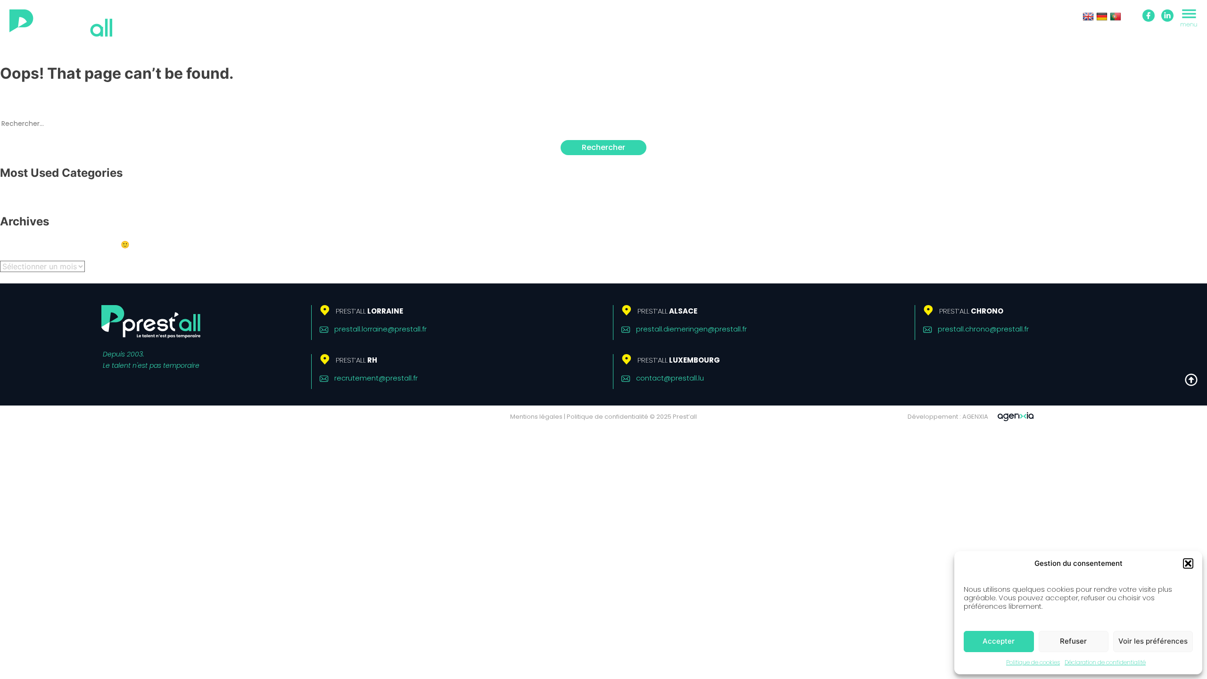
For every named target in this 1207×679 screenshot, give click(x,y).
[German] (1102, 17)
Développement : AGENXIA (948, 416)
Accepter (999, 641)
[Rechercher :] (603, 123)
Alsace (667, 311)
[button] (1188, 563)
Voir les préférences (1153, 641)
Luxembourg (678, 360)
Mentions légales (536, 416)
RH (356, 360)
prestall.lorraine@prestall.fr (380, 329)
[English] (1088, 17)
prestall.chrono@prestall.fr (983, 329)
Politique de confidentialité (607, 416)
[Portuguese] (1115, 17)
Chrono (971, 311)
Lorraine (369, 311)
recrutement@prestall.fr (376, 378)
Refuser (1073, 641)
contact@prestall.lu (670, 378)
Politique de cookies (1033, 662)
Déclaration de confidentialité (1105, 662)
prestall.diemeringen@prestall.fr (691, 329)
